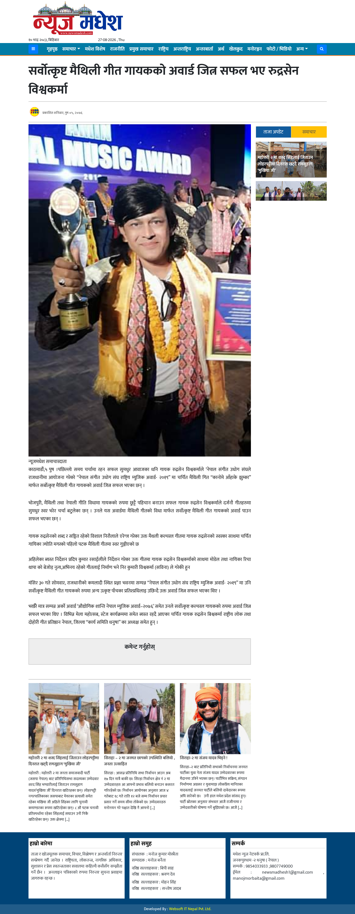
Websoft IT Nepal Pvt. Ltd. (190, 909)
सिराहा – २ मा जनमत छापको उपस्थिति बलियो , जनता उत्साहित (139, 761)
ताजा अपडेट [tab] (273, 132)
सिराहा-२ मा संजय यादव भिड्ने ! (204, 758)
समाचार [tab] (309, 132)
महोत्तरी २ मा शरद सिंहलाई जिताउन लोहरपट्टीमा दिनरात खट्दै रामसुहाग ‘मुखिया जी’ (285, 164)
